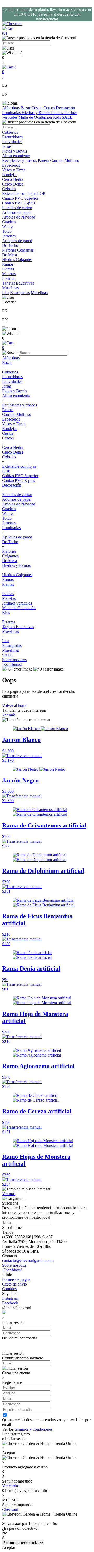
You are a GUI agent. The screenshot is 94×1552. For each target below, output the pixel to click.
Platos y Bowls (14, 391)
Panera (43, 160)
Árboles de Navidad (18, 504)
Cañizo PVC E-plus (18, 480)
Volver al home (14, 705)
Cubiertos (10, 372)
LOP (41, 193)
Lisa (5, 292)
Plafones (9, 250)
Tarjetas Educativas (18, 626)
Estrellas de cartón (17, 494)
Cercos (49, 108)
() (9, 72)
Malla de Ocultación (36, 117)
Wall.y (7, 513)
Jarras (6, 386)
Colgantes (25, 250)
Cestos (37, 108)
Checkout (10, 1509)
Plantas (57, 112)
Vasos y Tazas (13, 424)
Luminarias (12, 112)
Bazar (26, 108)
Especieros (11, 165)
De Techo (10, 542)
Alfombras (11, 108)
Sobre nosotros (14, 659)
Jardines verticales (17, 603)
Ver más (8, 715)
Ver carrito (10, 1486)
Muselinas (39, 292)
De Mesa (9, 560)
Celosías (9, 457)
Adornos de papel (16, 499)
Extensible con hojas (19, 193)
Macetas (9, 598)
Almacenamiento (16, 395)
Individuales (12, 381)
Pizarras (8, 622)
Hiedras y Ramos (36, 112)
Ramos (8, 579)
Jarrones (9, 523)
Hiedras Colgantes (17, 575)
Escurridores (12, 376)
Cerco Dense (13, 452)
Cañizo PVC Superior (20, 475)
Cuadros (9, 509)
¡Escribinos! (12, 664)
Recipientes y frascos (19, 160)
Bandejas (9, 428)
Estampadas (20, 292)
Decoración (65, 108)
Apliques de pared (17, 537)
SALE (67, 117)
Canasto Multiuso (64, 160)
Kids (57, 117)
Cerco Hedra (12, 447)
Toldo (7, 518)
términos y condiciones (33, 1429)
